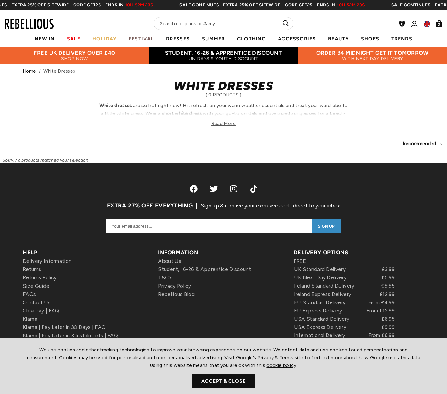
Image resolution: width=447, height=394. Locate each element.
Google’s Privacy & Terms (265, 358)
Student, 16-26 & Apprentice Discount (204, 269)
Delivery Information (47, 261)
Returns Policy (40, 277)
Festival (141, 39)
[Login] (414, 24)
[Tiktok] (253, 189)
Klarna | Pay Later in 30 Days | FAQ (64, 327)
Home (29, 71)
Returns (32, 269)
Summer (213, 39)
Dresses (178, 39)
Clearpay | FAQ (41, 311)
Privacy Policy (174, 286)
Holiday (104, 39)
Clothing (251, 39)
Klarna (30, 319)
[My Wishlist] (402, 24)
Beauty (338, 39)
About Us (169, 261)
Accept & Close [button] (223, 381)
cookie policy (281, 365)
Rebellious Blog (176, 294)
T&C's (165, 277)
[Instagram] (234, 189)
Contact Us (36, 302)
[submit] (285, 23)
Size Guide (36, 286)
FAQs (29, 294)
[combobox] (223, 23)
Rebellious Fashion (29, 20)
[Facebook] (194, 189)
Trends (401, 39)
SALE (73, 39)
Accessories (297, 39)
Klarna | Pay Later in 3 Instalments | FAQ (70, 336)
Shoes (370, 39)
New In (45, 39)
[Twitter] (214, 189)
